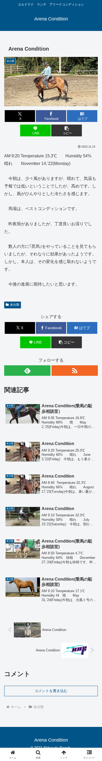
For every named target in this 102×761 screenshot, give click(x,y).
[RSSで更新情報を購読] (75, 370)
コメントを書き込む (51, 691)
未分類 (14, 305)
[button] (66, 130)
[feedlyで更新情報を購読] (27, 370)
